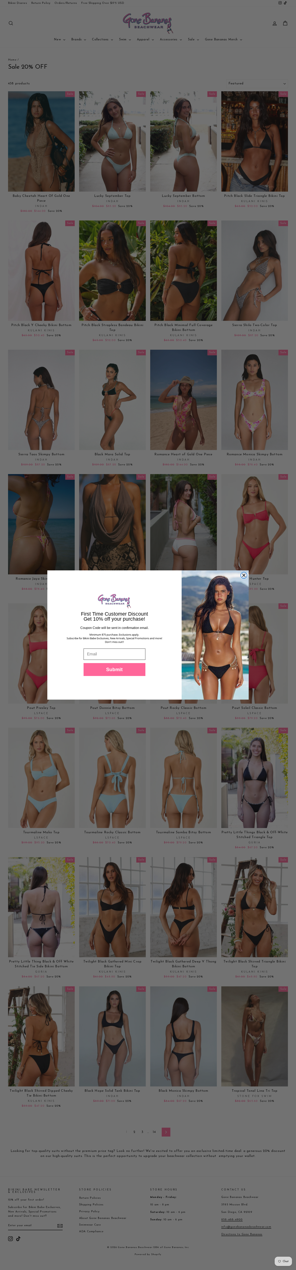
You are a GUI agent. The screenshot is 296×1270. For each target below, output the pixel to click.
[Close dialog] (244, 575)
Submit (114, 669)
